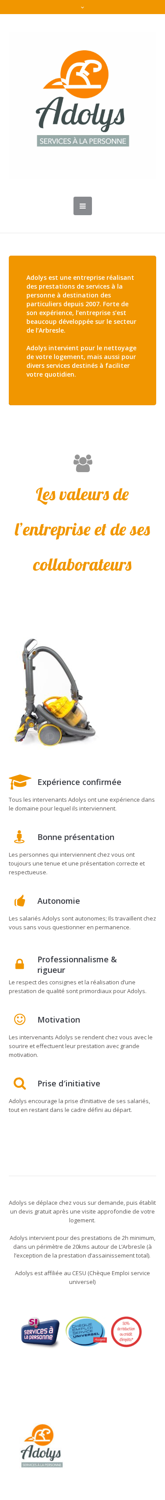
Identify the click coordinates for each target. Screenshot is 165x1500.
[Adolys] (82, 105)
